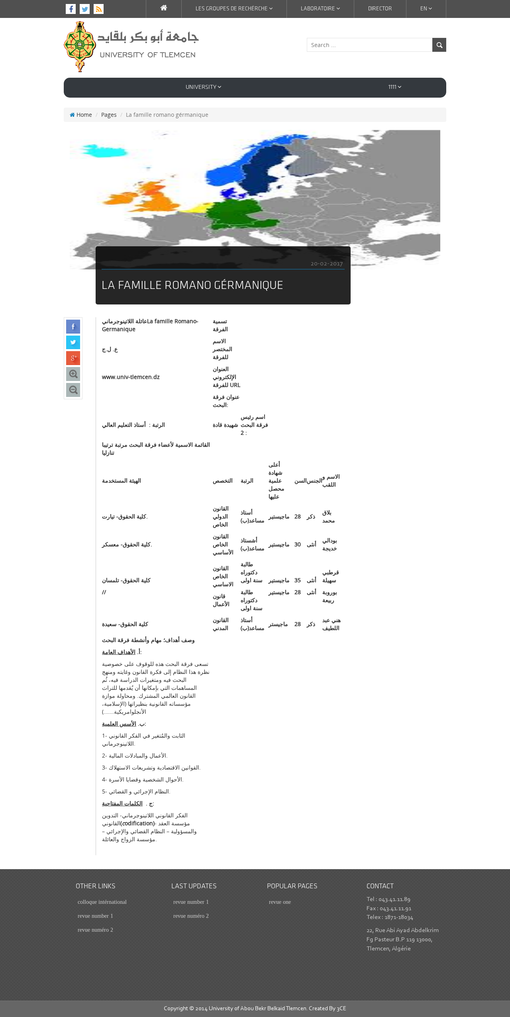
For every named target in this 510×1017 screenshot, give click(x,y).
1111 (393, 87)
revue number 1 (95, 916)
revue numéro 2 (95, 930)
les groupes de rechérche (232, 9)
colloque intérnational (102, 902)
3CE (341, 1009)
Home (83, 114)
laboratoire (318, 9)
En (424, 9)
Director (380, 9)
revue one (280, 902)
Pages (109, 114)
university (202, 87)
